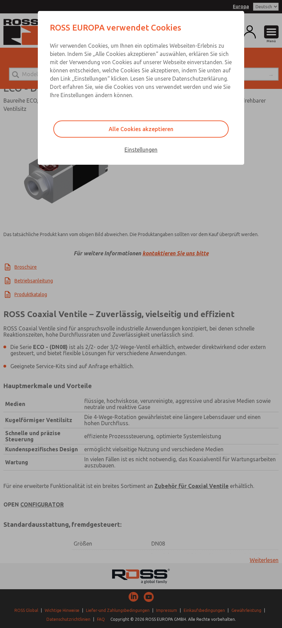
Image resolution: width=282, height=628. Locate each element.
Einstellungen (141, 150)
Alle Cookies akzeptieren (141, 129)
